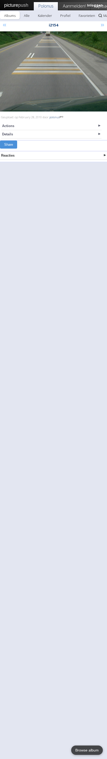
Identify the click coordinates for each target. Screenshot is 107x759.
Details (7, 134)
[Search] (100, 15)
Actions (8, 126)
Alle (27, 15)
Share (8, 145)
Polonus (46, 6)
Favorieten (87, 15)
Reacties (8, 155)
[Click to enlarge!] (53, 71)
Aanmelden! (74, 6)
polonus (54, 117)
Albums (10, 15)
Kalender (45, 15)
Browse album (87, 750)
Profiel (65, 15)
